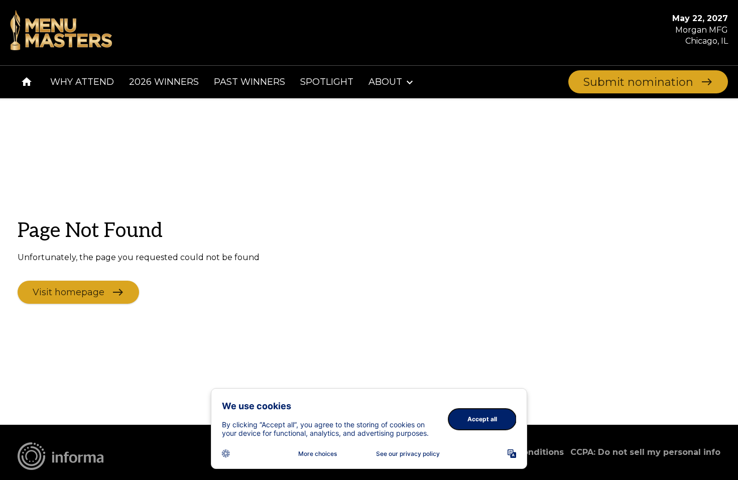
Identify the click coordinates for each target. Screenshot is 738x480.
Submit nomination (638, 82)
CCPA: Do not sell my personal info (645, 452)
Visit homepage (68, 291)
